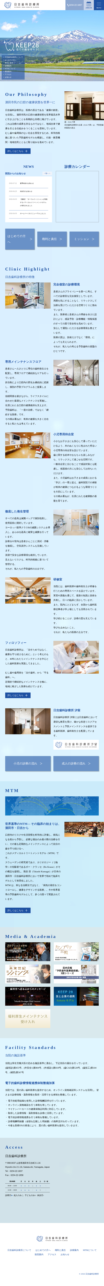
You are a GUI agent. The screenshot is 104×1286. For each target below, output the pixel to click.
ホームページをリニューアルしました (33, 213)
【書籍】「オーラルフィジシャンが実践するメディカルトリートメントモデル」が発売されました (33, 202)
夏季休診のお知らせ (27, 183)
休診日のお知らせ (26, 191)
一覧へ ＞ (47, 173)
